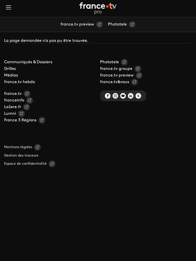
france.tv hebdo (19, 82)
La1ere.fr (12, 107)
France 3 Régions (20, 120)
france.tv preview (77, 24)
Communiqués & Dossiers (28, 62)
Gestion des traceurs (21, 156)
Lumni (10, 114)
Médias (11, 75)
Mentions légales (18, 147)
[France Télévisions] (98, 8)
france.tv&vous (114, 82)
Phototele (117, 24)
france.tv (13, 94)
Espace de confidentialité (25, 164)
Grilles (10, 69)
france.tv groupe (116, 69)
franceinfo (14, 100)
